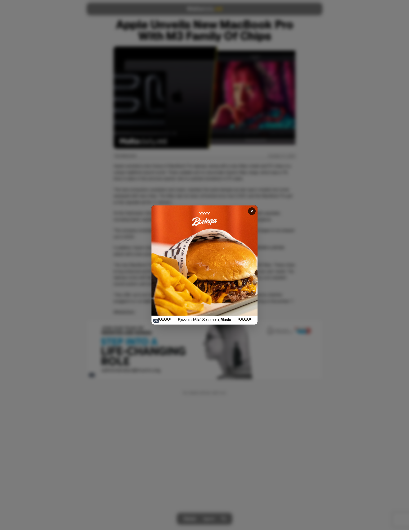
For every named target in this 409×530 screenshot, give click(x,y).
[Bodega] (204, 265)
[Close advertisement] (252, 211)
